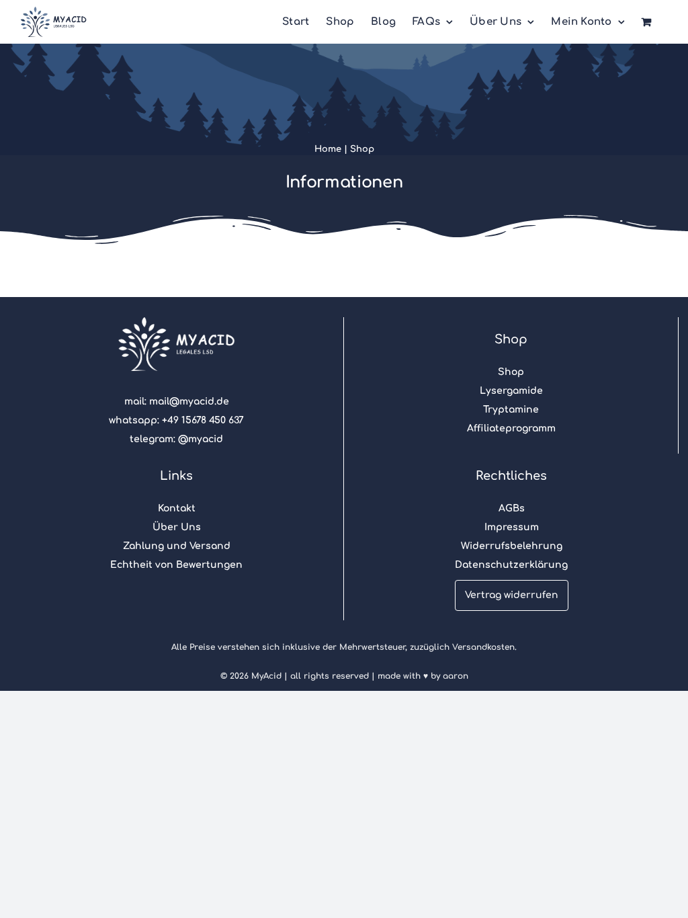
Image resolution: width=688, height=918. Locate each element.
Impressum (511, 527)
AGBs (512, 508)
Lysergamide (511, 391)
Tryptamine (511, 410)
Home (327, 149)
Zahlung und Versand (176, 546)
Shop (362, 149)
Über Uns (177, 527)
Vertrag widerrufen (511, 595)
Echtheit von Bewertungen (176, 565)
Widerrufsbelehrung (511, 546)
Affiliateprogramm (511, 428)
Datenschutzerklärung (511, 565)
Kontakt (177, 508)
